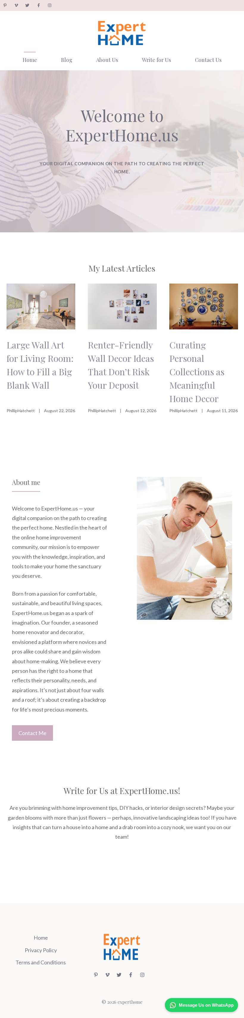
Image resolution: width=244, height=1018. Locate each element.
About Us (107, 59)
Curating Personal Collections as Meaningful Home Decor (196, 371)
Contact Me (32, 733)
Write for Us (156, 59)
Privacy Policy (41, 950)
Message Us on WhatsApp (206, 1005)
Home (30, 59)
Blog (66, 59)
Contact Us (208, 59)
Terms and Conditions (40, 962)
